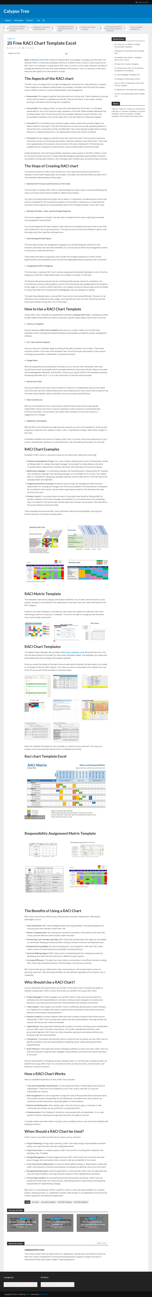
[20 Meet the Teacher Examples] (78, 28)
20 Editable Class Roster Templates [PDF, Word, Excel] (66, 28)
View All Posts (101, 1243)
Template (11, 39)
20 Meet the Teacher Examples (88, 28)
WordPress (44, 1294)
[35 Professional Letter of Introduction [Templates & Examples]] (102, 28)
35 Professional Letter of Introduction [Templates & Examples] (114, 28)
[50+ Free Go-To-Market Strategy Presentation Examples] (6, 28)
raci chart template (81, 1202)
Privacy (8, 20)
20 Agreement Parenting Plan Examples (129, 89)
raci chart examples (48, 1202)
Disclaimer (18, 20)
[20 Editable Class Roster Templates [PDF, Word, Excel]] (54, 28)
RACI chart (39, 60)
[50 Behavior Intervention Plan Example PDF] (30, 28)
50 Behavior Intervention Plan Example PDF (42, 28)
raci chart (35, 1202)
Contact (30, 20)
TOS (38, 20)
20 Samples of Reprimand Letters (127, 79)
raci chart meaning (64, 1202)
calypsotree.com (14, 53)
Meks (28, 1294)
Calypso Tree (16, 11)
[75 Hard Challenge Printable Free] (126, 28)
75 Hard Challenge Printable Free (136, 28)
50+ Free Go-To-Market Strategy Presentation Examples (17, 28)
